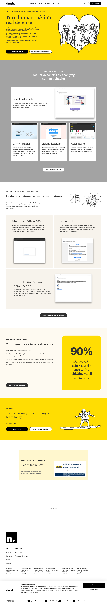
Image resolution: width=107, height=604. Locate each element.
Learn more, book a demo (17, 385)
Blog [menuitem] (63, 3)
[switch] (45, 601)
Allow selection (94, 589)
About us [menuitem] (54, 3)
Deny (94, 594)
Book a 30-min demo (17, 51)
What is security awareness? (40, 51)
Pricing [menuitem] (40, 3)
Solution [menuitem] (32, 3)
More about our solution (53, 169)
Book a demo (95, 3)
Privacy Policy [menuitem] (19, 553)
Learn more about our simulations (53, 315)
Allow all (94, 584)
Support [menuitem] (8, 559)
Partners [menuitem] (47, 3)
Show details (81, 601)
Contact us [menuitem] (9, 553)
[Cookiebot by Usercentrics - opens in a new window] (10, 601)
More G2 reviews (54, 508)
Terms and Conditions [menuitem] (21, 556)
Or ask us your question (40, 429)
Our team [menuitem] (9, 556)
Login (85, 3)
